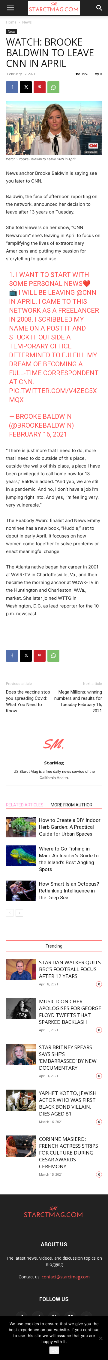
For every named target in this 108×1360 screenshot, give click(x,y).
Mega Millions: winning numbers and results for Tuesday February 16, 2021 (78, 701)
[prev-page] (10, 913)
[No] (101, 1338)
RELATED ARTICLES (25, 805)
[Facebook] (12, 87)
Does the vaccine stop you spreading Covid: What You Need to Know (28, 701)
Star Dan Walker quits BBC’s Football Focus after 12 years (70, 969)
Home (11, 22)
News (27, 22)
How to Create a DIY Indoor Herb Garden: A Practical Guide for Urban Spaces (69, 827)
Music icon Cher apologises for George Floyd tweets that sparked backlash (70, 1011)
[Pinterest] (40, 87)
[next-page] (19, 913)
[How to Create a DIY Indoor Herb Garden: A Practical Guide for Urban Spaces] (21, 827)
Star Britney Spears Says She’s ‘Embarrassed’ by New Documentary (68, 1057)
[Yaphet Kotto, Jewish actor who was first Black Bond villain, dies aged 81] (21, 1100)
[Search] (99, 8)
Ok (54, 1350)
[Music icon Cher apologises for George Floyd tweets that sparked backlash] (21, 1009)
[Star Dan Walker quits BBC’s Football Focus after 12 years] (21, 970)
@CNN (86, 292)
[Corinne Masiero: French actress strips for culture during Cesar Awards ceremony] (21, 1146)
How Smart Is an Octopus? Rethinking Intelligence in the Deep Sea (69, 891)
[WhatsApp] (53, 87)
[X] (26, 87)
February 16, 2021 (38, 434)
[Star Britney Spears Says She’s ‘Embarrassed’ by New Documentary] (21, 1054)
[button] (10, 8)
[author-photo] (54, 754)
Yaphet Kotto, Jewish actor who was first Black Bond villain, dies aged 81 (68, 1103)
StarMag (54, 763)
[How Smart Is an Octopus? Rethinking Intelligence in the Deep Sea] (21, 891)
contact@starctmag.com (66, 1277)
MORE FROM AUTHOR (71, 805)
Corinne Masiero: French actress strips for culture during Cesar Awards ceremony (68, 1152)
